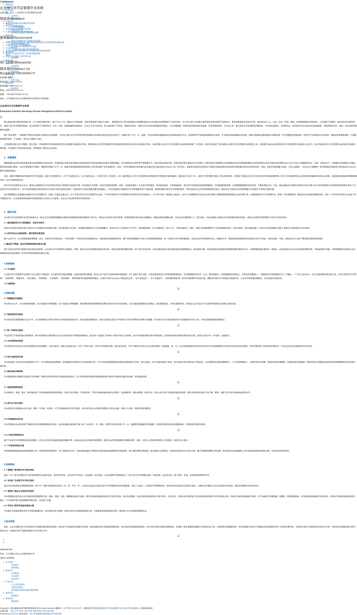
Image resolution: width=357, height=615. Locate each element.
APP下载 (10, 75)
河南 (52, 610)
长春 (35, 610)
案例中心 (9, 592)
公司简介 (15, 15)
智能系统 (9, 36)
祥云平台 (15, 613)
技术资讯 (15, 71)
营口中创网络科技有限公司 (41, 613)
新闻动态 (9, 62)
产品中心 (9, 22)
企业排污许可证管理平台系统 (24, 46)
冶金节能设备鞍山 (131, 608)
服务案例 (9, 53)
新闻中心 (9, 570)
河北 (12, 610)
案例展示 (15, 57)
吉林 (30, 610)
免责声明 (57, 613)
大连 (26, 610)
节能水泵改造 (17, 29)
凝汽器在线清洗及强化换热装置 (24, 32)
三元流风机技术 (18, 26)
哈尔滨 (46, 610)
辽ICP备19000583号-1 (73, 608)
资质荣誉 (15, 18)
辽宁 (17, 610)
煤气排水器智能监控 (20, 43)
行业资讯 (15, 68)
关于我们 (9, 11)
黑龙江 (40, 610)
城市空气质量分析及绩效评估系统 (25, 40)
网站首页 (9, 6)
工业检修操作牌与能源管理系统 (24, 49)
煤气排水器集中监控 (114, 608)
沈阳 (21, 610)
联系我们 (9, 84)
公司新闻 (15, 66)
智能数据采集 (99, 608)
